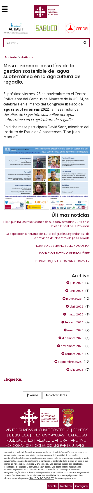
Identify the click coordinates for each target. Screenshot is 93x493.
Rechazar (66, 486)
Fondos (80, 430)
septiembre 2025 (69, 362)
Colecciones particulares (59, 445)
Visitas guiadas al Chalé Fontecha (38, 430)
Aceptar (52, 486)
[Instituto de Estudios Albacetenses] (47, 13)
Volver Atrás (58, 395)
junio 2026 (76, 291)
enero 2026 (75, 330)
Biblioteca (19, 435)
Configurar (81, 486)
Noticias (27, 57)
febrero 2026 (74, 322)
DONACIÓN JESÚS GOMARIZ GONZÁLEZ (62, 261)
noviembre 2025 (72, 346)
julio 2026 (76, 283)
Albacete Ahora (52, 440)
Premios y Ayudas (48, 435)
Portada (11, 57)
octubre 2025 (74, 354)
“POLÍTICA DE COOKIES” (41, 478)
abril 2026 (76, 306)
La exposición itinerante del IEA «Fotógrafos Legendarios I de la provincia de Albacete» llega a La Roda (48, 236)
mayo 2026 (73, 299)
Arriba (34, 395)
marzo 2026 (75, 314)
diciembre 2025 (72, 338)
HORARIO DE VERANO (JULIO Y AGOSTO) (62, 246)
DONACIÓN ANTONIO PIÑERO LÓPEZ (64, 253)
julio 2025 (76, 369)
